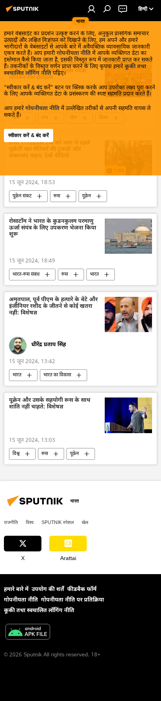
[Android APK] (27, 633)
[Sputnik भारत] (23, 12)
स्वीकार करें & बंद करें (28, 135)
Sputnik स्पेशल (57, 522)
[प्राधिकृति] (91, 8)
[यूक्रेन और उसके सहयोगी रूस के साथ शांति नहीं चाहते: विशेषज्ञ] (128, 415)
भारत (94, 274)
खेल (85, 522)
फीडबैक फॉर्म (82, 589)
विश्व (16, 454)
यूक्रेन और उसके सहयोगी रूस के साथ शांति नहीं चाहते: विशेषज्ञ (49, 404)
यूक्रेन (86, 196)
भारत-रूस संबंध (26, 274)
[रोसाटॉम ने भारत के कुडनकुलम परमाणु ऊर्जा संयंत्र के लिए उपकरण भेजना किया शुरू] (128, 236)
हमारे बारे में (16, 589)
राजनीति (11, 522)
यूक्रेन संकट (22, 196)
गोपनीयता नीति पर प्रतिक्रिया (72, 600)
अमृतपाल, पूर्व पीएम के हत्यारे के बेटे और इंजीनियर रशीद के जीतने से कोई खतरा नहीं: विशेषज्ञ (53, 307)
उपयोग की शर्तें (48, 589)
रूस (57, 196)
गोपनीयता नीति (74, 53)
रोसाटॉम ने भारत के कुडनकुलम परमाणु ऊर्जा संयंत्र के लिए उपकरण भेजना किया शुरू (52, 228)
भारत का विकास (57, 375)
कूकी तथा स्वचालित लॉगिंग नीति (39, 610)
